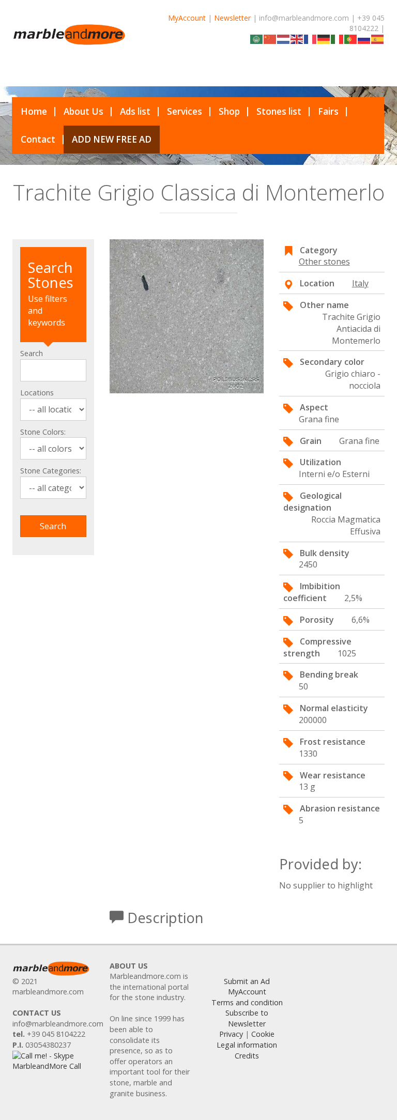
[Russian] (364, 38)
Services (184, 111)
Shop (229, 111)
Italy (360, 283)
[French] (310, 38)
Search (31, 353)
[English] (297, 38)
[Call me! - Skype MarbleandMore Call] (53, 1060)
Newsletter (232, 18)
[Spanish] (378, 38)
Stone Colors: (43, 432)
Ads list (135, 111)
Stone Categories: (50, 470)
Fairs (328, 111)
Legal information (247, 1045)
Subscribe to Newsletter (246, 1018)
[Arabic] (257, 38)
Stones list (278, 111)
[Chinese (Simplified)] (270, 38)
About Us (83, 111)
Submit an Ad (247, 981)
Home (34, 111)
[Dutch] (284, 38)
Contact (38, 139)
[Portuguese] (351, 38)
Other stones (324, 261)
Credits (247, 1056)
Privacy (231, 1034)
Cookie (262, 1034)
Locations (37, 392)
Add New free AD (111, 139)
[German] (324, 38)
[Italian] (337, 38)
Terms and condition (247, 1002)
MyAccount (187, 18)
